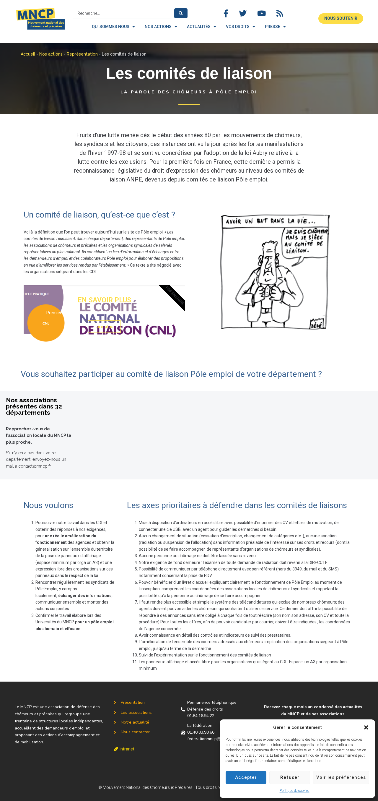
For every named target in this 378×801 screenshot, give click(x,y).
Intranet (127, 749)
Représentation (82, 54)
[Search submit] (181, 13)
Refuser (289, 777)
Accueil (28, 54)
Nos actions (51, 54)
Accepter (246, 777)
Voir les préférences (341, 777)
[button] (366, 727)
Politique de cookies (294, 791)
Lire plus (104, 326)
